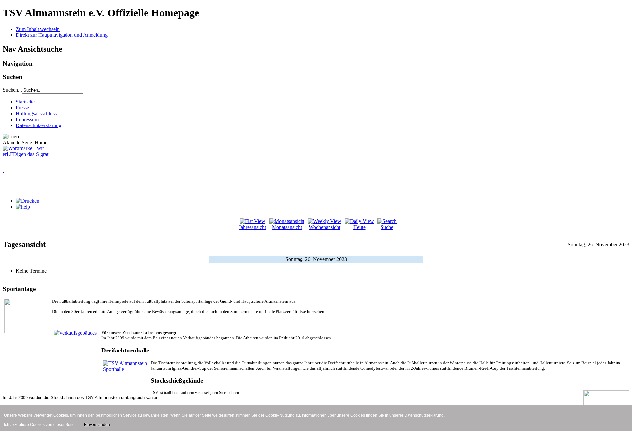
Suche (387, 227)
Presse (22, 107)
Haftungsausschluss (36, 113)
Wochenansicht (324, 227)
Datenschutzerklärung (38, 125)
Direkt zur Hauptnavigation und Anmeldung (62, 35)
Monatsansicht (287, 227)
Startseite (25, 101)
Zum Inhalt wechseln (38, 29)
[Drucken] (27, 201)
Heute (359, 227)
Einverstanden (97, 424)
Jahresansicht (252, 227)
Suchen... (12, 90)
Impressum (27, 119)
